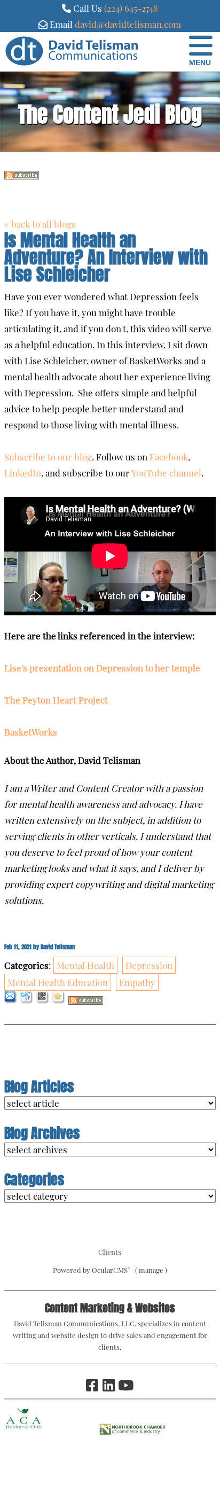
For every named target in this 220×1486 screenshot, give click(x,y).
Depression (148, 965)
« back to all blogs (40, 224)
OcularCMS (111, 1269)
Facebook (169, 457)
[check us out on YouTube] (125, 1385)
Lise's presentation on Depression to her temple (102, 668)
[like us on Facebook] (92, 1385)
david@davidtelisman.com (128, 24)
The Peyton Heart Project (56, 700)
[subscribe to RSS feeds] (21, 176)
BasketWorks (30, 732)
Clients (109, 1251)
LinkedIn (22, 473)
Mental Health (85, 965)
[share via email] (11, 1000)
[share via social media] (27, 1000)
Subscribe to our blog (48, 457)
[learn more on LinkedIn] (108, 1385)
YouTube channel (166, 473)
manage (151, 1269)
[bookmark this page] (59, 1000)
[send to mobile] (43, 1000)
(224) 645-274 (128, 8)
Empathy (137, 982)
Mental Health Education (57, 982)
